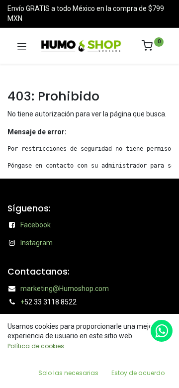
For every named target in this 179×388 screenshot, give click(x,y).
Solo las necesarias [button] (68, 373)
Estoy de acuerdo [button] (138, 373)
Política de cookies (35, 346)
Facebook (35, 225)
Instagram (36, 243)
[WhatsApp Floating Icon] (161, 330)
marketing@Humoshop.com (64, 288)
